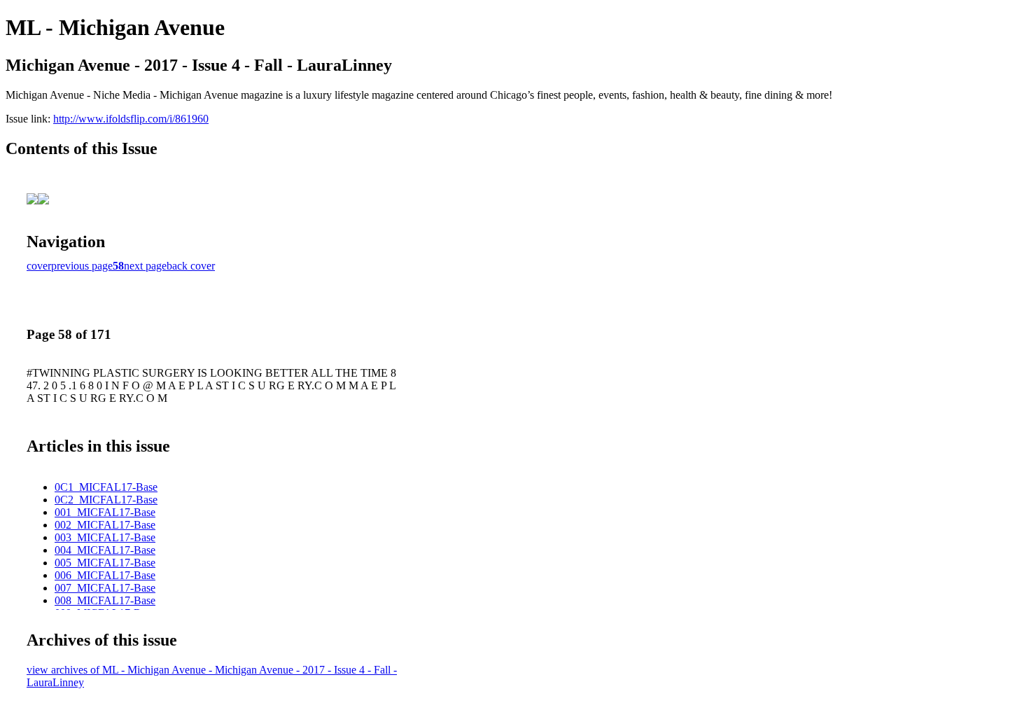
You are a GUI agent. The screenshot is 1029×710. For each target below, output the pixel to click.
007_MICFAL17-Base (105, 588)
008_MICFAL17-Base (105, 600)
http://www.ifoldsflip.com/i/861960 (131, 119)
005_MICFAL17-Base (105, 563)
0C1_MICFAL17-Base (106, 487)
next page (145, 266)
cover (39, 266)
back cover (191, 266)
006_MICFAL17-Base (105, 575)
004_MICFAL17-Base (105, 550)
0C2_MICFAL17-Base (106, 500)
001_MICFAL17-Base (105, 512)
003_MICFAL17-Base (105, 537)
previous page (82, 266)
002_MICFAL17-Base (105, 525)
